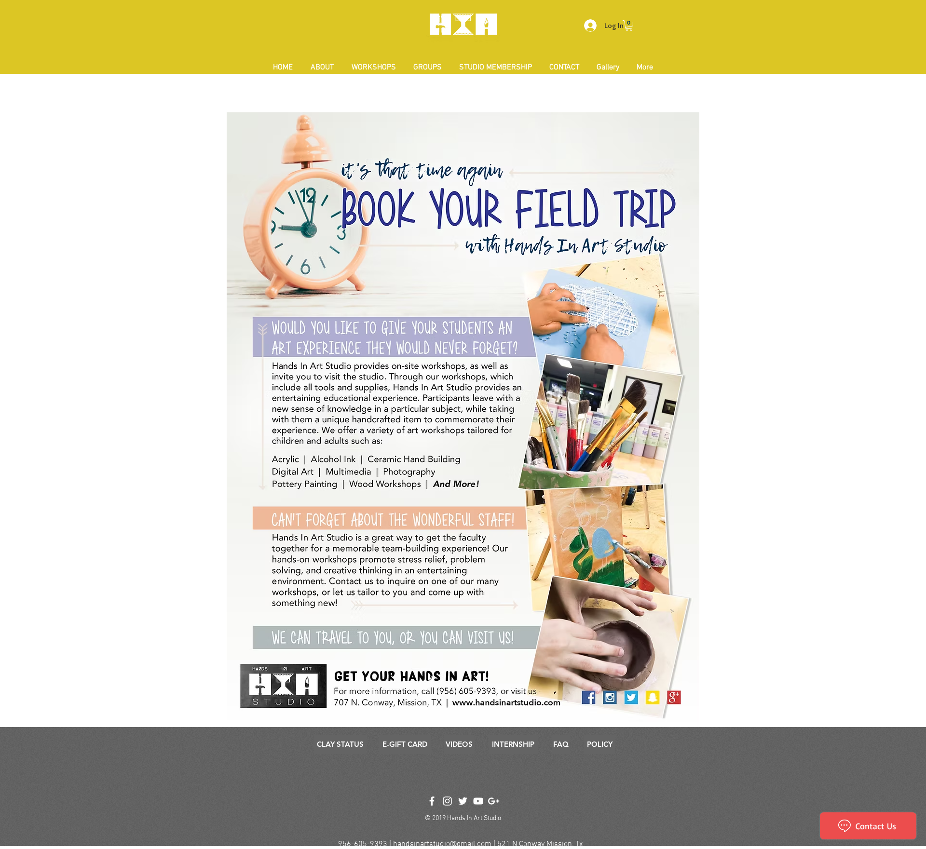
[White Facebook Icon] (432, 801)
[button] (629, 25)
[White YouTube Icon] (478, 801)
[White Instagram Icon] (447, 801)
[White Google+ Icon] (494, 801)
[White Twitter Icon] (463, 801)
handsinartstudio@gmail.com (442, 844)
